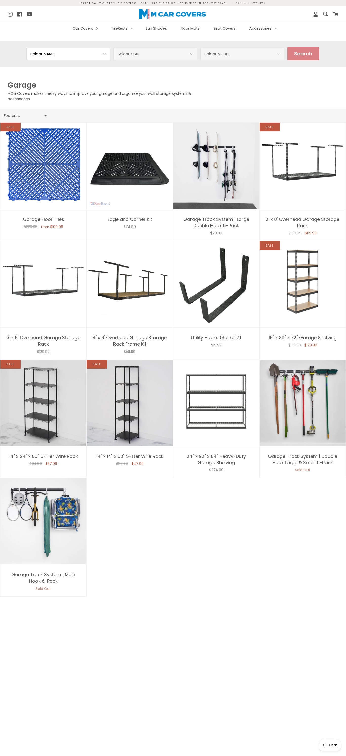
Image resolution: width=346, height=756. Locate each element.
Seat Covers (224, 28)
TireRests (120, 28)
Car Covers (83, 28)
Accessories (261, 28)
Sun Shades (156, 28)
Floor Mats (190, 28)
